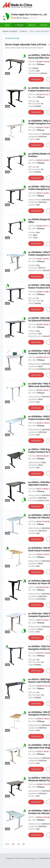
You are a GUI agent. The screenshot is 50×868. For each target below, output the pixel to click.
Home (7, 25)
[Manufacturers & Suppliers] (17, 5)
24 (13, 844)
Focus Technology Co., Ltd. (31, 858)
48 (24, 844)
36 (18, 844)
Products (20, 25)
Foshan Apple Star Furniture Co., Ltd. (29, 14)
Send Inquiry (36, 79)
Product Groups (13, 38)
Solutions (43, 25)
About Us (32, 25)
